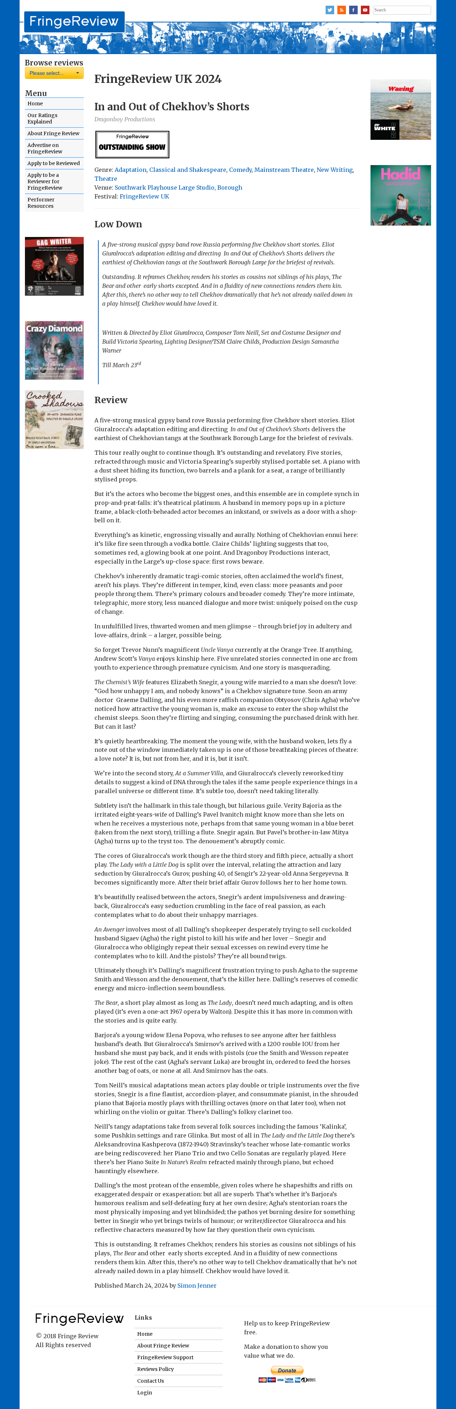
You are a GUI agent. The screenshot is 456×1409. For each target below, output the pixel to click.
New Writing (335, 169)
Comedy (240, 169)
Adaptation (130, 169)
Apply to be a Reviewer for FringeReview (44, 181)
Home (35, 103)
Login (144, 1392)
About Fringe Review (53, 133)
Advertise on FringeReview (44, 148)
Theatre (105, 178)
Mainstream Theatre (284, 169)
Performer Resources (41, 202)
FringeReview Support (165, 1357)
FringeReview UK (144, 196)
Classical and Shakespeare (187, 169)
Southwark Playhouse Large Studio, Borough (178, 187)
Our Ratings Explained (42, 118)
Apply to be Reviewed (53, 163)
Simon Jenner (197, 1285)
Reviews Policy (155, 1369)
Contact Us (150, 1381)
